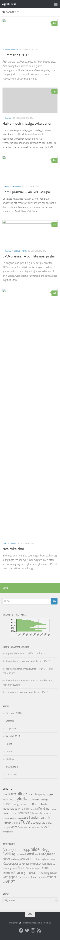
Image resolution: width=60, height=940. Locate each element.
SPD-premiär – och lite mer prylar (28, 256)
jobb (25, 804)
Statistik (10, 720)
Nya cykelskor (13, 549)
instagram (17, 804)
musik (26, 809)
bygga (44, 794)
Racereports (11, 863)
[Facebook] (21, 930)
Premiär (53, 809)
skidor (42, 813)
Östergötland (7, 832)
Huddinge (44, 800)
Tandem (34, 817)
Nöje (53, 859)
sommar (6, 818)
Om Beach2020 (14, 713)
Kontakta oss (12, 774)
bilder (22, 794)
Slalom (48, 813)
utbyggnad (38, 822)
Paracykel (34, 809)
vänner (51, 877)
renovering (28, 863)
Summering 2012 (15, 55)
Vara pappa (9, 877)
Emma (34, 799)
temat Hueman (44, 922)
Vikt (23, 877)
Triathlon (6, 822)
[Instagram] (33, 930)
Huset (9, 743)
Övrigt (8, 881)
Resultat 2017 (13, 736)
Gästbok (10, 759)
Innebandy (15, 859)
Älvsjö (45, 827)
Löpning (40, 859)
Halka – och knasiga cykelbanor (27, 123)
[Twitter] (27, 930)
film (36, 854)
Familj (30, 854)
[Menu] (56, 4)
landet (33, 803)
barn (11, 794)
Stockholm (14, 818)
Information (12, 766)
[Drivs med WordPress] (20, 923)
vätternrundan (32, 827)
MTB (20, 808)
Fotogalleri (47, 854)
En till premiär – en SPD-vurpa (26, 192)
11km (4, 795)
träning (7, 118)
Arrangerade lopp (16, 849)
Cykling (8, 853)
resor (14, 813)
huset (7, 804)
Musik (47, 859)
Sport (21, 868)
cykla (27, 799)
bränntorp (34, 794)
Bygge (50, 795)
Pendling (43, 808)
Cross (11, 799)
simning (34, 813)
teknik (45, 817)
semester (24, 813)
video (20, 877)
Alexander (11, 680)
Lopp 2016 (11, 728)
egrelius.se (9, 4)
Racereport (6, 813)
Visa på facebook (33, 877)
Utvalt (53, 872)
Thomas (10, 692)
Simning (7, 868)
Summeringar (10, 49)
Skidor (14, 868)
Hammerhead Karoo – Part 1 (30, 653)
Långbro (44, 804)
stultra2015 (23, 818)
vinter (14, 827)
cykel (19, 799)
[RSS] (39, 930)
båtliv (5, 799)
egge (8, 653)
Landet (9, 751)
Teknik (6, 186)
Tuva (25, 822)
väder (21, 827)
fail (38, 800)
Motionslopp (10, 808)
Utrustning (20, 250)
